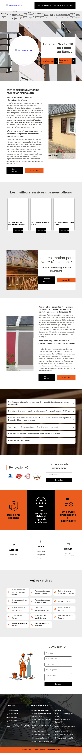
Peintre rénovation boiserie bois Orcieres (66, 592)
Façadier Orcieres (64, 601)
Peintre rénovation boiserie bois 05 (25, 15)
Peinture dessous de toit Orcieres (42, 625)
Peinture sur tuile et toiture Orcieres (18, 609)
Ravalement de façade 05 (62, 16)
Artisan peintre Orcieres (17, 617)
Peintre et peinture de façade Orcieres (42, 601)
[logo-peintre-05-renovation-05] (14, 5)
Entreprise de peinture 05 (4, 15)
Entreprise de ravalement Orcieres (42, 609)
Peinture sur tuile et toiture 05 (35, 15)
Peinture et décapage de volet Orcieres (42, 592)
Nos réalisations (48, 61)
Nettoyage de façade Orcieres (65, 617)
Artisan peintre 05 (51, 16)
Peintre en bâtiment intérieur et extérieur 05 (14, 16)
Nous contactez (15, 170)
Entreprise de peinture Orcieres (19, 601)
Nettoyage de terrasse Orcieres (19, 625)
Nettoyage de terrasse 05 (72, 15)
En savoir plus (18, 230)
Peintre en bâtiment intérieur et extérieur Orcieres (19, 592)
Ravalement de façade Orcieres (40, 617)
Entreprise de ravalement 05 (41, 15)
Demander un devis (63, 61)
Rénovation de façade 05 (57, 16)
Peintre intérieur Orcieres (64, 609)
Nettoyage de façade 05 (67, 16)
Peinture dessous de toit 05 (77, 16)
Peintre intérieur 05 (46, 16)
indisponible (57, 5)
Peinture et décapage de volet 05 (20, 15)
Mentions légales (53, 750)
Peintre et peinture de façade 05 (30, 15)
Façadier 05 (9, 15)
